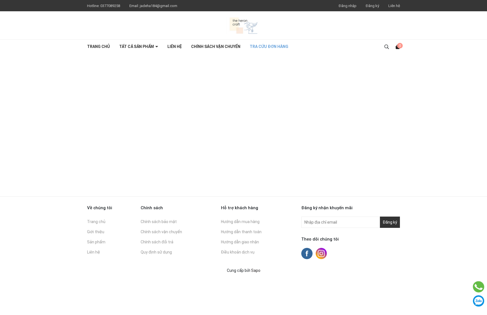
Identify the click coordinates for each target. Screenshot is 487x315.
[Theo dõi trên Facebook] (307, 253)
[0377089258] (478, 286)
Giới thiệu (95, 232)
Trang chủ (98, 46)
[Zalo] (478, 301)
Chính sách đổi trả (157, 242)
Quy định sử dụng (156, 252)
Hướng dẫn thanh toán (241, 232)
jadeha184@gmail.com (158, 6)
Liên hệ (394, 6)
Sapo (255, 270)
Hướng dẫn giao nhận (240, 242)
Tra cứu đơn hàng (269, 46)
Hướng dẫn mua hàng (240, 221)
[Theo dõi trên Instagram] (321, 253)
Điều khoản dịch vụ (237, 252)
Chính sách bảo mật (159, 221)
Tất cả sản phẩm (137, 46)
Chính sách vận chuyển (215, 46)
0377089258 (110, 6)
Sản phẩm (96, 242)
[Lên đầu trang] (478, 272)
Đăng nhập (348, 6)
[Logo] (243, 25)
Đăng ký (372, 6)
